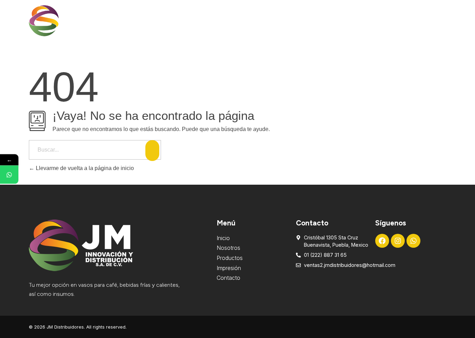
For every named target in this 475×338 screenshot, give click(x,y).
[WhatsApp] (9, 175)
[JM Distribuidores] (60, 20)
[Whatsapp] (413, 241)
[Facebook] (382, 241)
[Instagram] (398, 241)
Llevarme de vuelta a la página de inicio (84, 168)
